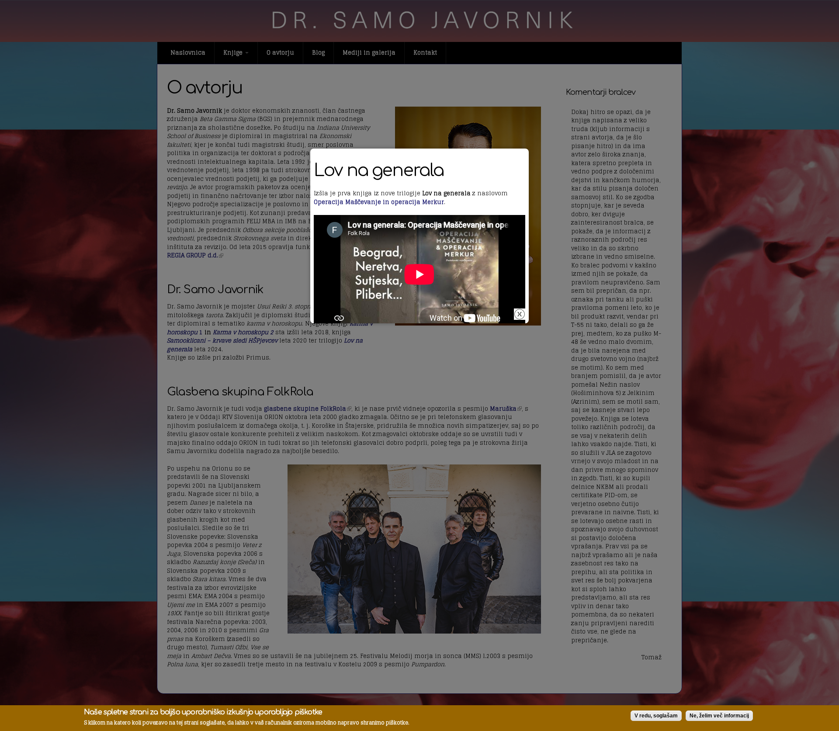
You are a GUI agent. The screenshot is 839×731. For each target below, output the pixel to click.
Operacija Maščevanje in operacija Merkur (379, 202)
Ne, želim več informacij (719, 716)
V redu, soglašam (656, 716)
